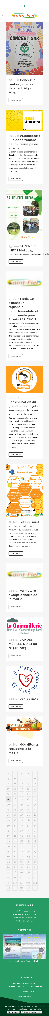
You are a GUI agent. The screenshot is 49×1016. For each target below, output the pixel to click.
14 (35, 783)
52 (21, 825)
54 (35, 825)
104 (35, 877)
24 (35, 794)
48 (28, 820)
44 (35, 815)
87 (21, 862)
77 (21, 851)
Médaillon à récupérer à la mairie (23, 748)
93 (28, 867)
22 (21, 794)
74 (35, 846)
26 (15, 799)
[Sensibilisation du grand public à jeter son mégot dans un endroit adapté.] (24, 379)
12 (22, 783)
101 (15, 877)
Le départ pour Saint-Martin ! (24, 961)
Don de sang (29, 698)
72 (21, 846)
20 (8, 794)
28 (28, 799)
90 (8, 867)
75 (8, 851)
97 (21, 872)
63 (28, 835)
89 (35, 862)
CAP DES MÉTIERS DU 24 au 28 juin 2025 (23, 644)
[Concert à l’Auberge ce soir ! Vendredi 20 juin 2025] (24, 48)
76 (15, 851)
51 (15, 825)
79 (35, 851)
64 (35, 835)
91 (15, 867)
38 (28, 809)
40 (8, 815)
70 (8, 846)
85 (8, 862)
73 (28, 846)
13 (28, 783)
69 (35, 841)
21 (15, 794)
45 (8, 820)
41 (15, 815)
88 (28, 862)
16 (15, 789)
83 (28, 856)
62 (21, 835)
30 (8, 804)
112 (21, 888)
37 (21, 809)
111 (14, 888)
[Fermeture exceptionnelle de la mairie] (24, 574)
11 (15, 783)
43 (28, 815)
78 (28, 851)
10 (8, 783)
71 (15, 846)
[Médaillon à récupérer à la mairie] (24, 728)
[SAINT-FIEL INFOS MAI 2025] (24, 215)
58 (28, 830)
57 (21, 830)
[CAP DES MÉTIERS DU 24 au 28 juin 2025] (24, 626)
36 (15, 809)
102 (21, 877)
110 (8, 888)
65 (8, 841)
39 (35, 809)
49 (35, 820)
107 (21, 882)
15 (8, 789)
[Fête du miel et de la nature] (24, 490)
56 (15, 830)
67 (21, 841)
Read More (16, 100)
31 (15, 804)
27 (21, 799)
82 (21, 856)
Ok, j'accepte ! (13, 1012)
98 (28, 872)
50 (8, 825)
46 (15, 820)
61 (15, 835)
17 (21, 789)
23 (28, 794)
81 (15, 856)
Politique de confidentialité (31, 1012)
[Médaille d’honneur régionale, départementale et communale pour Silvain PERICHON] (24, 282)
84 (35, 856)
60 (8, 835)
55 (8, 830)
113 (28, 888)
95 (8, 872)
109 (35, 882)
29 (35, 799)
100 (8, 877)
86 (15, 862)
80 (8, 856)
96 (15, 872)
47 (21, 820)
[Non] (46, 1009)
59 (35, 830)
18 (28, 789)
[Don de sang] (24, 680)
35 (8, 809)
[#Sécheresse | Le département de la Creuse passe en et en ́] (24, 120)
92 (21, 867)
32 (21, 804)
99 (35, 872)
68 (28, 841)
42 (21, 815)
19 (35, 789)
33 (28, 804)
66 (15, 841)
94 (35, 867)
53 (28, 825)
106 (15, 882)
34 (35, 804)
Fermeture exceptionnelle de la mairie (23, 595)
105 (8, 882)
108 (28, 882)
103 (28, 877)
